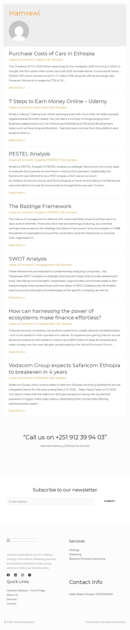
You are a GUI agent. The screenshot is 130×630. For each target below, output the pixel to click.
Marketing (75, 554)
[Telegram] (29, 575)
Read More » (17, 87)
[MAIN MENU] (125, 5)
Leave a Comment (21, 59)
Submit (109, 501)
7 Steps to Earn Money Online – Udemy (58, 101)
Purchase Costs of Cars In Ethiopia (52, 53)
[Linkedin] (15, 575)
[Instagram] (22, 575)
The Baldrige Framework (40, 206)
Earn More (42, 107)
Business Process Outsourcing (87, 558)
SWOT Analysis (28, 259)
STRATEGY (52, 159)
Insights (40, 59)
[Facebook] (8, 575)
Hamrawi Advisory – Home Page (26, 590)
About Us (12, 594)
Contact (11, 603)
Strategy (74, 550)
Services (12, 599)
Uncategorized (44, 264)
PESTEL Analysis (29, 154)
